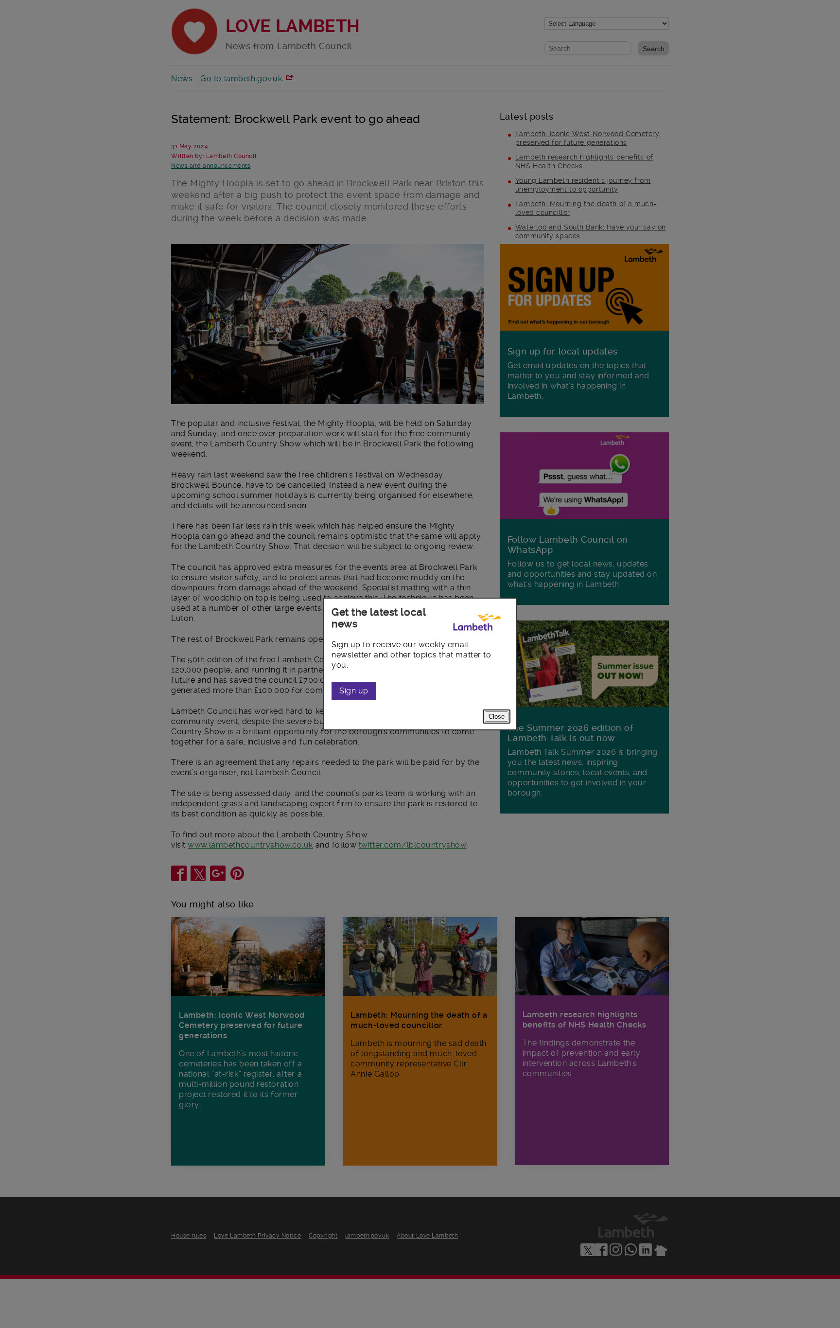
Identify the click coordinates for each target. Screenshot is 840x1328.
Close (497, 716)
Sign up (353, 690)
